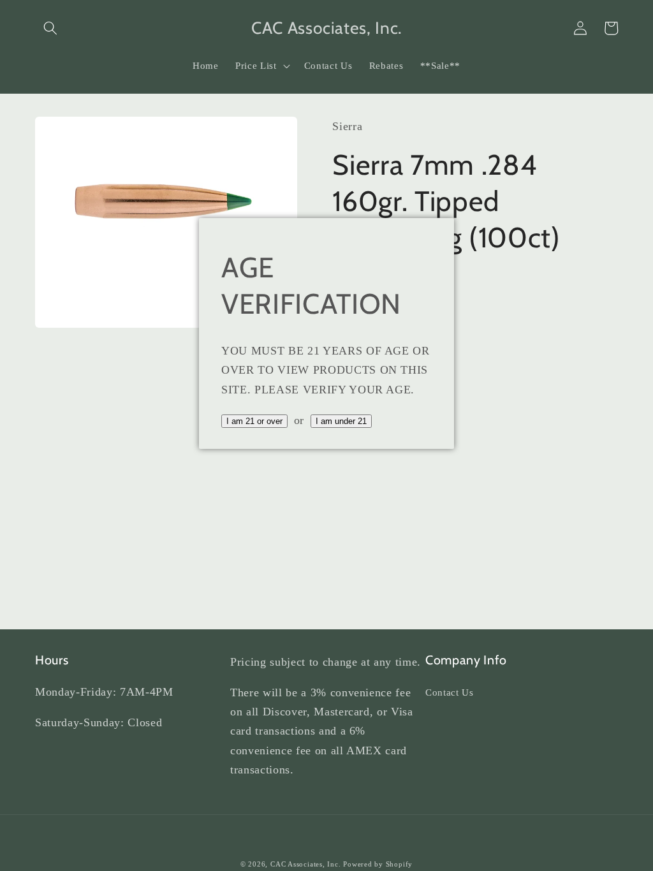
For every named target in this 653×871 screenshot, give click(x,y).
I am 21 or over (254, 421)
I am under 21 (341, 421)
